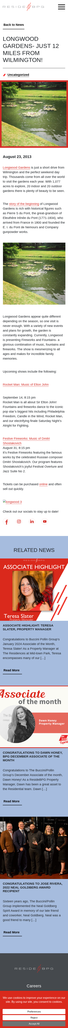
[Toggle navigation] (62, 7)
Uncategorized (18, 74)
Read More (11, 670)
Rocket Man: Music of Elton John (26, 384)
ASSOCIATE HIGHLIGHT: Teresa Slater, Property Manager (28, 627)
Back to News (13, 24)
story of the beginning (24, 204)
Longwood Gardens (16, 167)
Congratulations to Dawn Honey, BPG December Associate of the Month (33, 756)
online (43, 484)
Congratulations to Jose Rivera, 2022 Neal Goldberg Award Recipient (32, 887)
